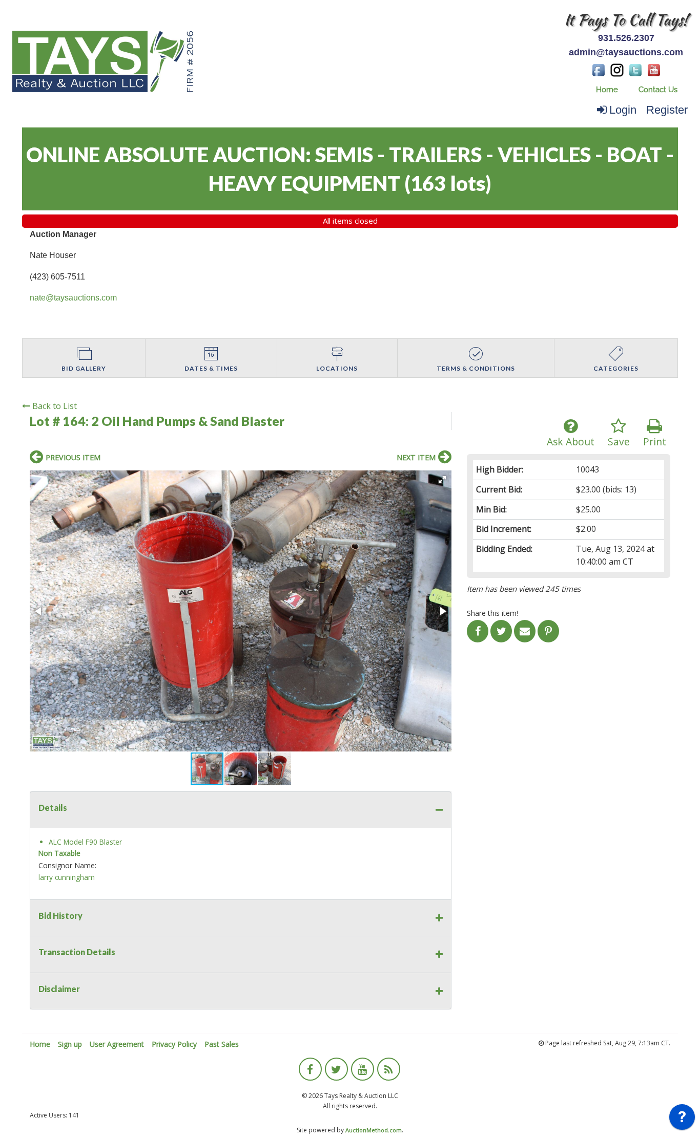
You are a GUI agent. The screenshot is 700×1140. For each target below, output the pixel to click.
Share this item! (492, 613)
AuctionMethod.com (373, 1130)
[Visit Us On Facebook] (598, 69)
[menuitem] (607, 89)
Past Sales (221, 1044)
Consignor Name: (67, 865)
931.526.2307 (626, 38)
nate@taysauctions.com (73, 297)
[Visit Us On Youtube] (654, 69)
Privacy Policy (174, 1044)
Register (667, 109)
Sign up (70, 1044)
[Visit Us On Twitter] (635, 69)
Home (607, 89)
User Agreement (117, 1044)
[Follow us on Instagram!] (617, 69)
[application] (682, 1119)
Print (654, 441)
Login (622, 109)
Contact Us (658, 89)
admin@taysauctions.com (626, 52)
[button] (442, 479)
